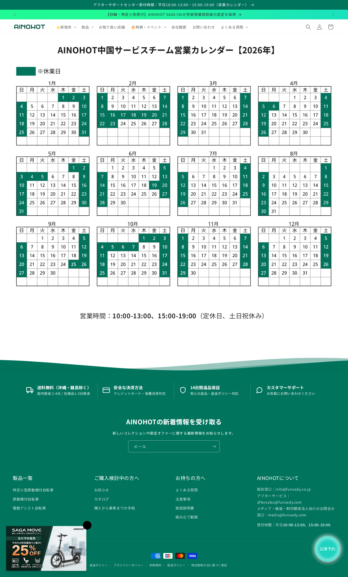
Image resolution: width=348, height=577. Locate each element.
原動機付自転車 (26, 499)
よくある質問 (187, 489)
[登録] (214, 446)
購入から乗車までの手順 (114, 507)
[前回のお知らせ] (14, 14)
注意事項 (183, 499)
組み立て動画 (187, 516)
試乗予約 (327, 549)
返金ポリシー (99, 565)
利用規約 (156, 565)
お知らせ (101, 489)
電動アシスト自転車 (29, 507)
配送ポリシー (176, 565)
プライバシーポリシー (128, 565)
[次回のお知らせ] (333, 14)
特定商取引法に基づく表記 (209, 565)
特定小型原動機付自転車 (33, 489)
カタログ (101, 499)
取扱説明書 (185, 507)
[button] (65, 27)
